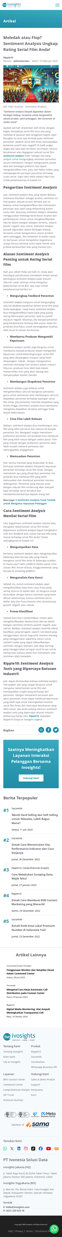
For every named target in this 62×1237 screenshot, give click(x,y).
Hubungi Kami (31, 778)
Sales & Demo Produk (43, 1079)
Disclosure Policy (44, 1231)
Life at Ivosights (12, 1061)
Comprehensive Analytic (16, 1089)
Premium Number (13, 1100)
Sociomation (38, 1061)
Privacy (19, 1231)
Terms (29, 1231)
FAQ (10, 1231)
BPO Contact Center (14, 1079)
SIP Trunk (8, 1094)
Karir (34, 1094)
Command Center (13, 1084)
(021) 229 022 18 (15, 1210)
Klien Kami (9, 1056)
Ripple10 (36, 1051)
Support (35, 1084)
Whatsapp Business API (44, 1067)
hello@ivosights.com (18, 1207)
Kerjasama (37, 1089)
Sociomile (36, 1056)
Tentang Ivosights (13, 1051)
